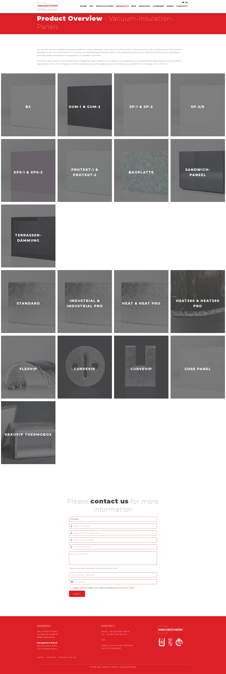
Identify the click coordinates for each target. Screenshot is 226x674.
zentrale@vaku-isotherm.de (118, 640)
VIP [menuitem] (91, 6)
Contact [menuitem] (182, 6)
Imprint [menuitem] (51, 657)
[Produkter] (186, 3)
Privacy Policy (128, 588)
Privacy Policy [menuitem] (67, 657)
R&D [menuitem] (133, 6)
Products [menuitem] (122, 6)
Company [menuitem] (158, 6)
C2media (132, 667)
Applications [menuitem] (104, 6)
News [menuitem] (170, 6)
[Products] (183, 3)
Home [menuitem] (83, 6)
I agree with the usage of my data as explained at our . (103, 588)
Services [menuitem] (144, 6)
